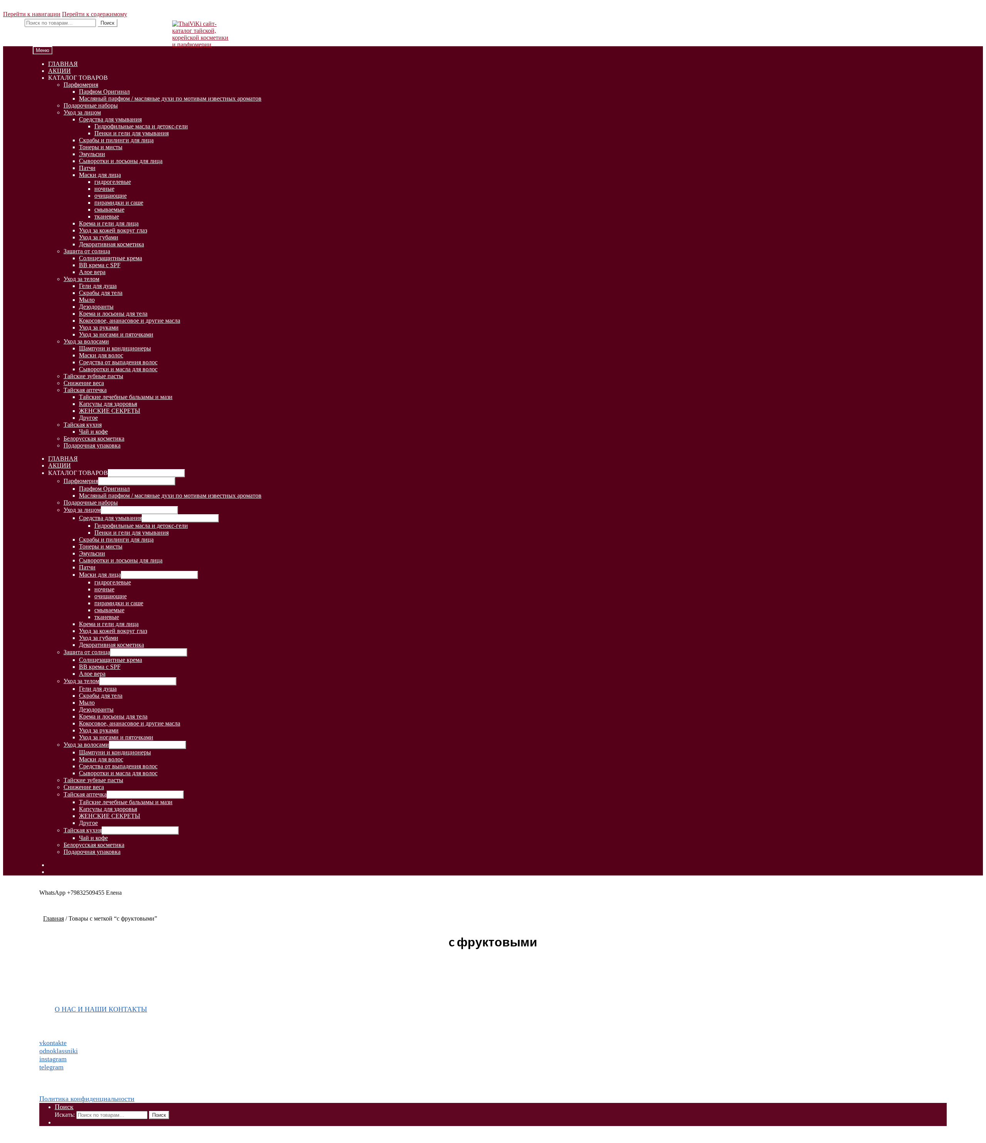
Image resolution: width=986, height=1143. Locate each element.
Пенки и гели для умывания (131, 133)
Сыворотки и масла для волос (118, 369)
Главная (53, 918)
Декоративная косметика (111, 244)
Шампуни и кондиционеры (115, 348)
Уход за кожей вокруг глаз (113, 230)
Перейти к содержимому (94, 14)
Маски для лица (100, 175)
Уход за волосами (86, 341)
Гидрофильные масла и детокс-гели (141, 126)
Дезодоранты (96, 306)
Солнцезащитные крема (110, 258)
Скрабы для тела (100, 293)
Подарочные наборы (91, 105)
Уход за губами (98, 237)
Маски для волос (101, 355)
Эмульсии (92, 154)
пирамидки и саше (118, 202)
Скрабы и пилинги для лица (116, 140)
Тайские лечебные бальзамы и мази (126, 397)
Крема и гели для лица (109, 223)
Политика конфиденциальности (86, 1099)
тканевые (106, 216)
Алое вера (92, 272)
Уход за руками (99, 327)
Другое (88, 417)
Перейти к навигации (31, 14)
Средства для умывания (110, 119)
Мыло (87, 299)
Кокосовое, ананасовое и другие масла (129, 320)
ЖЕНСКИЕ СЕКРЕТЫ (109, 410)
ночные (104, 188)
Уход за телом (81, 279)
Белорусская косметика (94, 438)
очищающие (110, 195)
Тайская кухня (83, 424)
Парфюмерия (81, 84)
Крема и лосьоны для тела (113, 313)
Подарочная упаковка (92, 445)
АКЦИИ (59, 70)
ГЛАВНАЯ (63, 64)
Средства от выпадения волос (118, 362)
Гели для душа (98, 286)
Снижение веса (84, 383)
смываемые (109, 209)
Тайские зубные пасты (93, 376)
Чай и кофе (93, 431)
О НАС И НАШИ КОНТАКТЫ (101, 1009)
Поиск (107, 23)
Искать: (13, 22)
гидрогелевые (112, 181)
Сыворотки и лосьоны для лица (121, 161)
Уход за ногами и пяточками (116, 334)
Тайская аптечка (85, 390)
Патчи (87, 168)
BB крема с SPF (100, 265)
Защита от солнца (87, 251)
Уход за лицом (82, 112)
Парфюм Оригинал (104, 91)
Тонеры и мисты (100, 147)
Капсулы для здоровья (108, 404)
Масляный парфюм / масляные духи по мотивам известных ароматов (170, 98)
